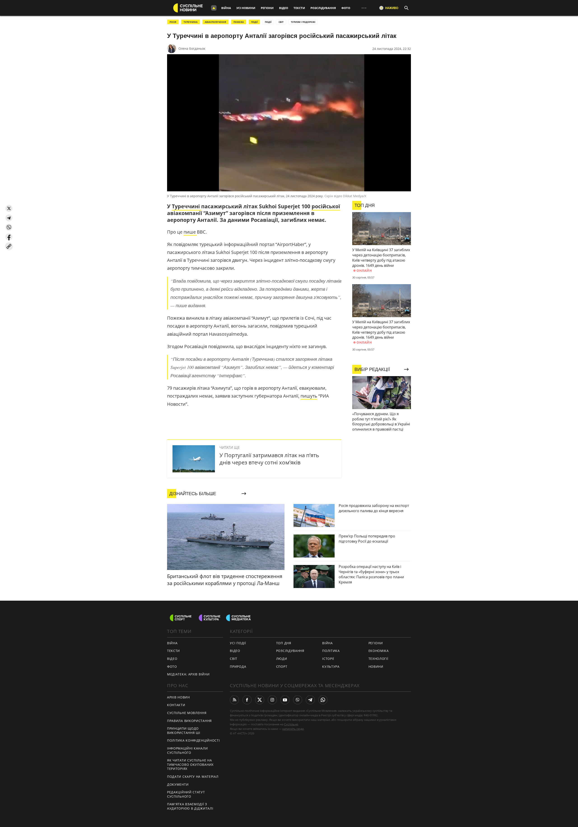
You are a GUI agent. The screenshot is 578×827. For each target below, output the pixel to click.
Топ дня (283, 643)
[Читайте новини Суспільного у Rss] (234, 699)
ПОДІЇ (254, 21)
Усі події (238, 643)
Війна (226, 8)
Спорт (281, 666)
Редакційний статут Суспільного (186, 794)
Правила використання (189, 721)
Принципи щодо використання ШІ (183, 730)
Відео (283, 8)
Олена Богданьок (191, 48)
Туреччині (186, 206)
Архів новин (178, 697)
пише (190, 232)
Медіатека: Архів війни (188, 674)
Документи (178, 784)
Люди (281, 658)
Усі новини (245, 8)
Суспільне (291, 724)
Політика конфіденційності (193, 740)
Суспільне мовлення (187, 713)
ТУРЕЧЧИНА (191, 21)
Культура (331, 666)
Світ (233, 658)
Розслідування (323, 8)
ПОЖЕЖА (238, 21)
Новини (375, 666)
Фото (345, 8)
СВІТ (281, 21)
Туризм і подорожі (303, 21)
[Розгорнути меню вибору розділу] (214, 8)
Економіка (378, 651)
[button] (9, 208)
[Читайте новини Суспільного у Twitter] (259, 699)
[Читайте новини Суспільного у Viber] (297, 699)
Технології (378, 658)
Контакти (176, 705)
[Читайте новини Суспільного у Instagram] (272, 699)
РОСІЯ (173, 21)
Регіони (267, 8)
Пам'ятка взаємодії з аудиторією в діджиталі (190, 806)
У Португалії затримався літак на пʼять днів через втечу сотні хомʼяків (269, 458)
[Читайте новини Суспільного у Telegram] (310, 699)
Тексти (299, 8)
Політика (331, 651)
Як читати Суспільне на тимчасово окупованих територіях (190, 764)
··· (364, 8)
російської (326, 206)
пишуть (309, 396)
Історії (328, 658)
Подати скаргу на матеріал (193, 776)
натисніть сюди (293, 729)
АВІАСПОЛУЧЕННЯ (215, 21)
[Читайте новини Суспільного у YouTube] (284, 699)
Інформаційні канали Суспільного (187, 750)
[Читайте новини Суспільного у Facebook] (247, 699)
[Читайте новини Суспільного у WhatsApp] (322, 699)
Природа (238, 666)
